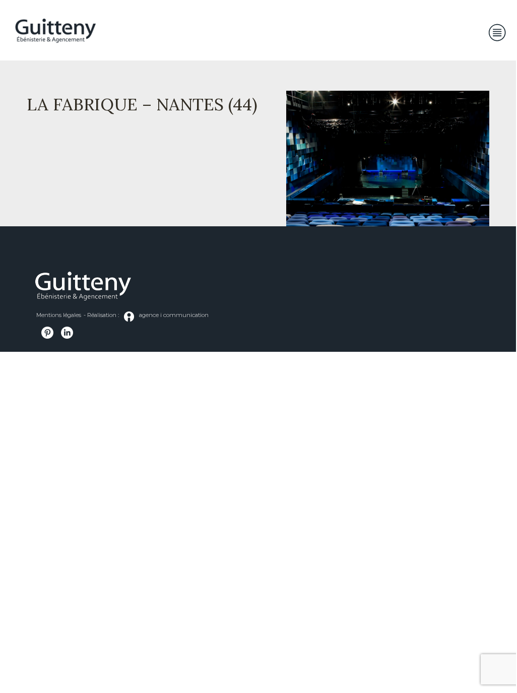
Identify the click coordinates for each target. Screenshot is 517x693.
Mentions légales (58, 315)
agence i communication (174, 315)
